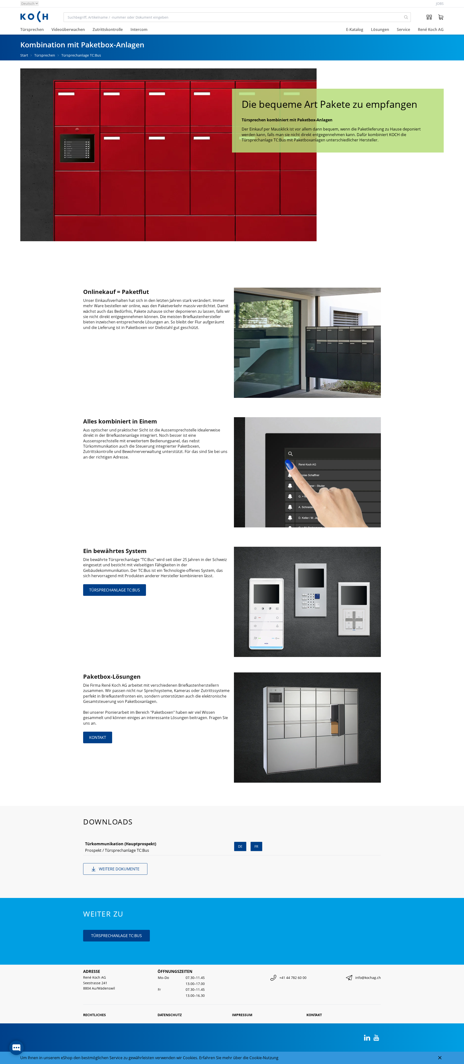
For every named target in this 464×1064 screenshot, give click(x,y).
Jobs (440, 3)
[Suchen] (406, 17)
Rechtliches (94, 1015)
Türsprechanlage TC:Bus (81, 55)
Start (24, 55)
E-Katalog (354, 29)
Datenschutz (170, 1015)
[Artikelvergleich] (429, 17)
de (240, 846)
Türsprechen (44, 55)
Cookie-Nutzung (263, 1057)
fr (256, 846)
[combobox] (233, 17)
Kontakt (314, 1015)
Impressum (242, 1015)
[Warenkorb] (441, 17)
